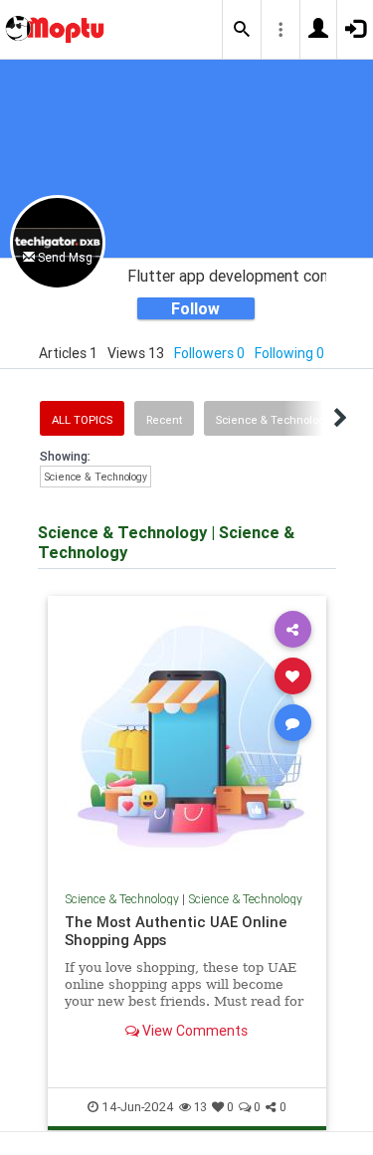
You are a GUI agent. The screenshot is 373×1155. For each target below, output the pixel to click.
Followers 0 (209, 353)
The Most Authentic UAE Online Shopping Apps (176, 930)
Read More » (187, 734)
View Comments (193, 1031)
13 (200, 1106)
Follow (195, 308)
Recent (164, 420)
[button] (242, 30)
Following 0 (289, 353)
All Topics (82, 420)
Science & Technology (273, 420)
